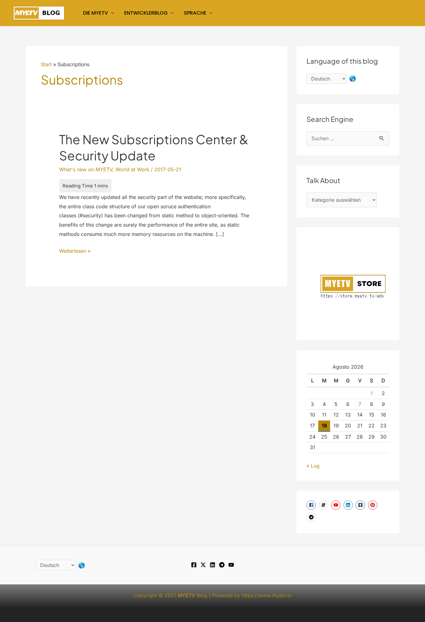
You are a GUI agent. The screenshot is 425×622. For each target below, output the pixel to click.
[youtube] (336, 505)
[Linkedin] (212, 565)
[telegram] (311, 517)
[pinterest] (373, 505)
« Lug (313, 466)
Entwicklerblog (146, 12)
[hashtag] (324, 505)
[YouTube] (231, 565)
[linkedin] (348, 505)
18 (324, 425)
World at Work (132, 169)
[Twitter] (203, 565)
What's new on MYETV (85, 169)
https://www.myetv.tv (267, 595)
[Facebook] (194, 565)
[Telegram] (222, 565)
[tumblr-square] (361, 505)
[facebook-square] (311, 505)
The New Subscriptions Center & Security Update (153, 147)
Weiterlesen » (75, 251)
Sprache (195, 12)
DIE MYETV (95, 12)
